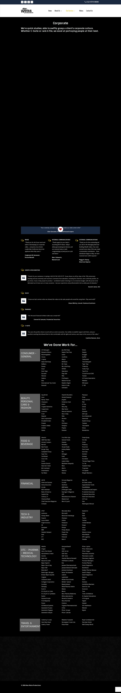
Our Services (69, 10)
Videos (81, 10)
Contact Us (89, 10)
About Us (57, 10)
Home (50, 10)
